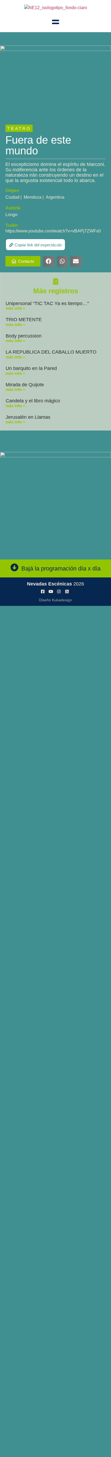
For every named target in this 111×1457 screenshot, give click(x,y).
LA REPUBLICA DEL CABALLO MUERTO (51, 352)
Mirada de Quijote (25, 384)
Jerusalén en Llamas (28, 417)
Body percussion (23, 336)
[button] (35, 245)
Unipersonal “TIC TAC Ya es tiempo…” (47, 303)
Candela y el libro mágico (33, 400)
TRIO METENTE (24, 319)
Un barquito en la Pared (31, 368)
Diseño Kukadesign (55, 600)
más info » (15, 308)
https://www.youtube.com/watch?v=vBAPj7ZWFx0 (53, 231)
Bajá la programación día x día (60, 568)
